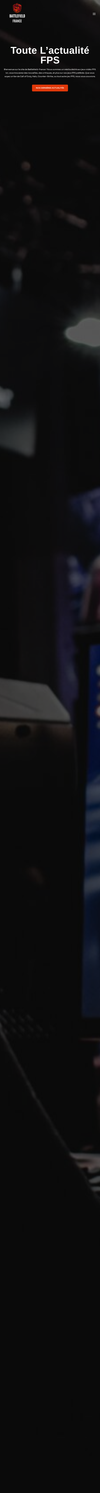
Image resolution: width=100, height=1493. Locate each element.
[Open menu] (94, 13)
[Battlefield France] (17, 14)
